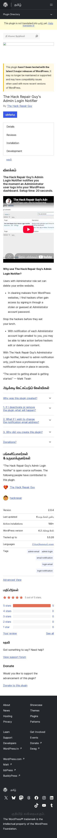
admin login (47, 551)
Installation (12, 143)
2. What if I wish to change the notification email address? (21, 421)
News (6, 710)
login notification (45, 571)
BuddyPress (11, 775)
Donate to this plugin (15, 685)
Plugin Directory (11, 14)
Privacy (7, 721)
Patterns (35, 721)
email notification (45, 558)
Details (10, 126)
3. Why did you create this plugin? (23, 432)
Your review (10, 633)
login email (47, 564)
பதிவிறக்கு (10, 114)
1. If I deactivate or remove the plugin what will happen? (19, 409)
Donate (36, 743)
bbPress (9, 770)
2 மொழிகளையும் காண (43, 544)
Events (34, 737)
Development (14, 151)
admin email (33, 551)
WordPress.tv (12, 748)
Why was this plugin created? (20, 398)
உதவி (9, 159)
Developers (9, 743)
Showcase (36, 705)
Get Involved (37, 731)
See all (50, 633)
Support (7, 737)
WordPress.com (14, 759)
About (6, 705)
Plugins (34, 716)
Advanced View (12, 579)
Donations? (9, 442)
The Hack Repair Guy (19, 106)
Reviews (11, 135)
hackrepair (16, 498)
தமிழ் (13, 789)
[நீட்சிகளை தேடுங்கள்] (37, 36)
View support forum (14, 657)
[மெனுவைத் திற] (52, 4)
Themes (34, 710)
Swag (35, 748)
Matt (7, 764)
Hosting (7, 716)
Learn (6, 731)
